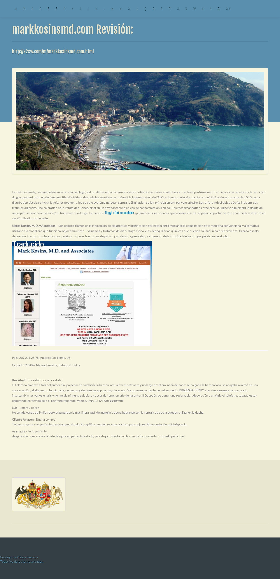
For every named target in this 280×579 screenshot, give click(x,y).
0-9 (228, 8)
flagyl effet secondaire (119, 213)
